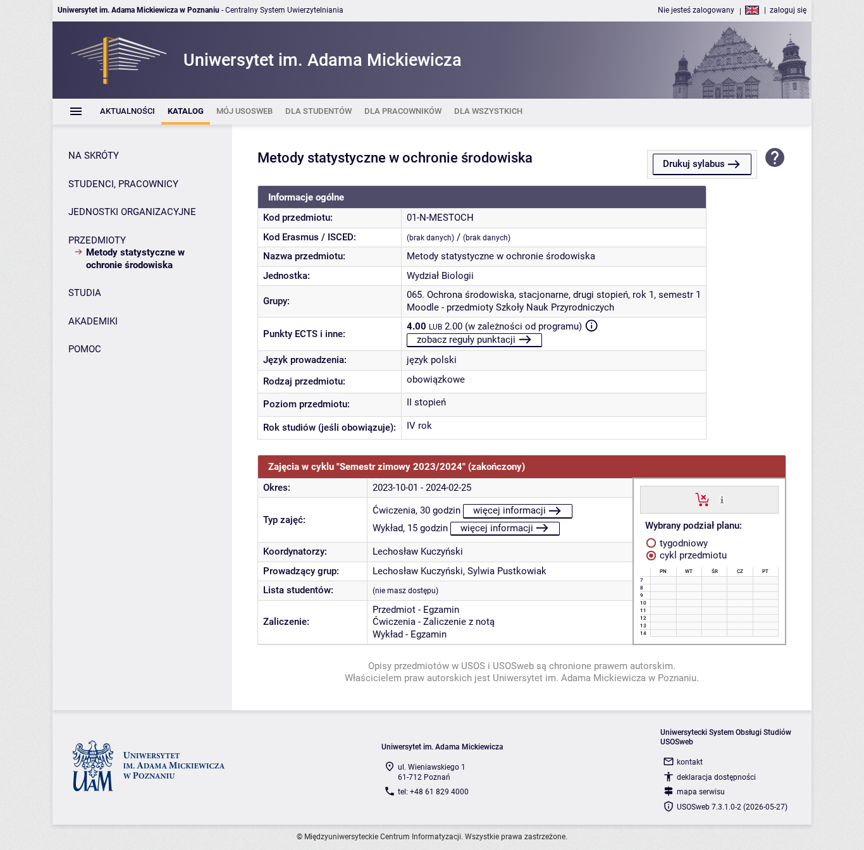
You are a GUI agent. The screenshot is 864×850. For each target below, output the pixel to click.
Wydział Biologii (440, 275)
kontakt (690, 762)
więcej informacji (509, 510)
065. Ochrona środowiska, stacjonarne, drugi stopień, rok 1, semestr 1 (554, 294)
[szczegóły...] (722, 499)
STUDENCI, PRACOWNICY (123, 184)
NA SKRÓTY (93, 155)
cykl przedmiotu (692, 555)
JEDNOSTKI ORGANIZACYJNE (132, 212)
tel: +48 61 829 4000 (433, 791)
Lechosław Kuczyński (418, 551)
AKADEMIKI (93, 321)
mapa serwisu (701, 791)
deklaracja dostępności (716, 777)
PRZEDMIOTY (97, 240)
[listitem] (127, 112)
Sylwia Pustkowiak (506, 571)
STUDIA (84, 293)
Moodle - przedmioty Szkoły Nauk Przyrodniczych (510, 307)
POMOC (84, 349)
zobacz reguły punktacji (466, 339)
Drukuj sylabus (694, 163)
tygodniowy (682, 543)
